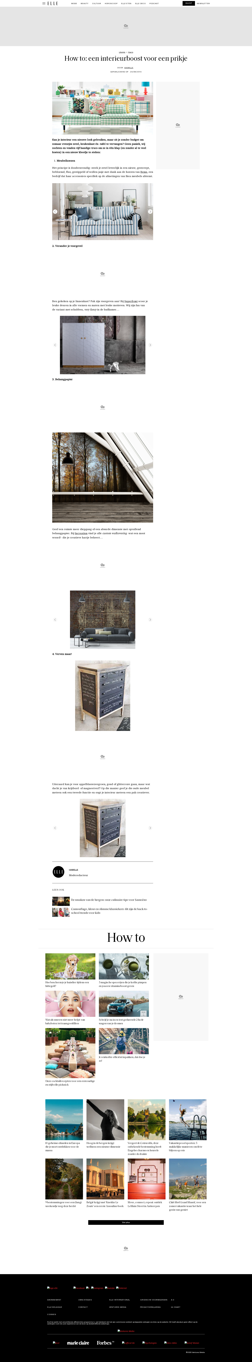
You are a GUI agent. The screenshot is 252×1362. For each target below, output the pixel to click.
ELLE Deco (140, 3)
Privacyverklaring (150, 1307)
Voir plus (126, 1222)
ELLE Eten (126, 3)
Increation (81, 533)
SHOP (189, 3)
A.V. (173, 1299)
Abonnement (54, 1299)
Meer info (114, 1323)
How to (126, 938)
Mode (74, 3)
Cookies (51, 1314)
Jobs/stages (85, 1299)
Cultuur (96, 3)
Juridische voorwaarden (153, 1299)
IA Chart (175, 1307)
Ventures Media (117, 1307)
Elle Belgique (54, 1307)
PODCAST (154, 3)
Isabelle (128, 67)
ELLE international (119, 1299)
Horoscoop (111, 3)
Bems (143, 172)
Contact (83, 1307)
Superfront (131, 301)
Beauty (84, 3)
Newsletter (203, 3)
